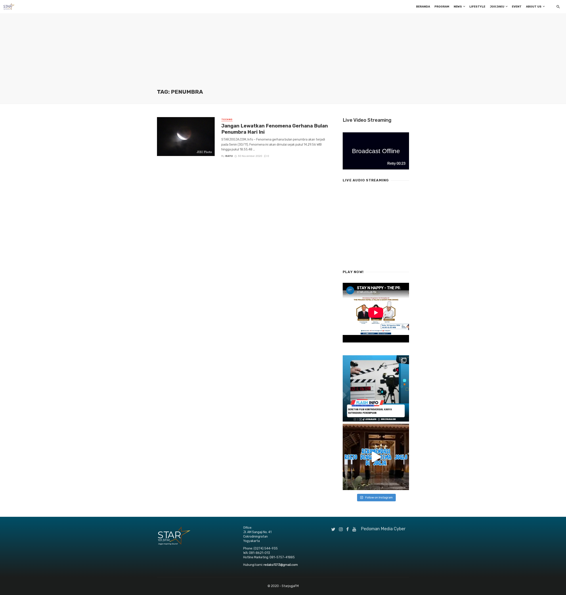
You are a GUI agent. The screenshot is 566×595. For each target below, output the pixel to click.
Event (517, 6)
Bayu (229, 156)
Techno (227, 119)
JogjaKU (497, 6)
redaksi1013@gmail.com (281, 565)
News (458, 6)
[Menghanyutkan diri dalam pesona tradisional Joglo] (376, 457)
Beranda (423, 6)
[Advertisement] (283, 55)
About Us (533, 6)
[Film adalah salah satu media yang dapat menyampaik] (376, 388)
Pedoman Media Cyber (383, 529)
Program (441, 6)
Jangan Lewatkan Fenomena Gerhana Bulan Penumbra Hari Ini (274, 129)
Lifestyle (477, 6)
